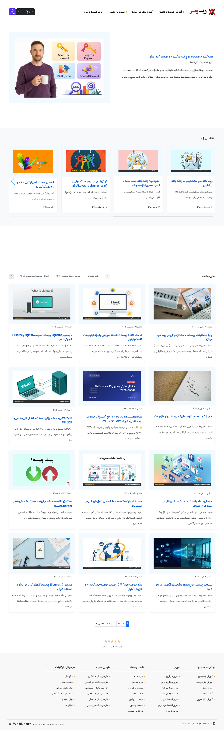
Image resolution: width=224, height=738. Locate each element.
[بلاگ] (197, 12)
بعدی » (100, 624)
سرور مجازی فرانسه (168, 694)
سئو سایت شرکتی (64, 688)
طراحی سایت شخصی (97, 694)
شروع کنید (27, 11)
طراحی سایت (103, 667)
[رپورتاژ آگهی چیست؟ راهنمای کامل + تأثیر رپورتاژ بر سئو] (182, 386)
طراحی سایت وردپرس (97, 705)
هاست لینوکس (136, 699)
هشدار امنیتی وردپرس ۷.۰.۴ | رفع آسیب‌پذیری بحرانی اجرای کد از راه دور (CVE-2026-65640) (114, 419)
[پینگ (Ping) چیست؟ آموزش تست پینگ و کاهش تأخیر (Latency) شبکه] (42, 470)
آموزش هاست (206, 694)
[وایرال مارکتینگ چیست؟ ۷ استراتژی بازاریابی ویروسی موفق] (182, 304)
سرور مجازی (172, 676)
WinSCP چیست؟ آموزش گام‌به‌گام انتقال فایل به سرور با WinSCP (42, 420)
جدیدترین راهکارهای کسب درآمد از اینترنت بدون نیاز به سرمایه (141, 183)
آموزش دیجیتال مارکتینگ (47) (34, 276)
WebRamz (22, 723)
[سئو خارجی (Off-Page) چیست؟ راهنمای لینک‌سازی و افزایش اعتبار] (112, 553)
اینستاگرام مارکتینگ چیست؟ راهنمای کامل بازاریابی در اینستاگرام (113, 503)
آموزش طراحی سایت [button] (142, 12)
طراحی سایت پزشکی (98, 699)
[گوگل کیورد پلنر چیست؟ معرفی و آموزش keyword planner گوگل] (86, 161)
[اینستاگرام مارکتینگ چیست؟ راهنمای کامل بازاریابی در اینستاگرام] (112, 470)
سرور (177, 667)
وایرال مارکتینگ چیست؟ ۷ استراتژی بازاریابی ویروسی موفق (184, 337)
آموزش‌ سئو (207, 688)
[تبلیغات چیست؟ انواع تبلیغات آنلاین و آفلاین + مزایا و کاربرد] (182, 553)
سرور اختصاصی (170, 699)
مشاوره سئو (67, 682)
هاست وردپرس (135, 688)
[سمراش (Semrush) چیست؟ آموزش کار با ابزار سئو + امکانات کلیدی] (42, 553)
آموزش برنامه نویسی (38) (68, 276)
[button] (12, 181)
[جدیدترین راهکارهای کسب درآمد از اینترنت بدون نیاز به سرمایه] (138, 161)
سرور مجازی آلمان (169, 688)
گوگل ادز (69, 705)
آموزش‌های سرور (205, 699)
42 (108, 624)
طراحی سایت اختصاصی (96, 688)
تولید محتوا (67, 699)
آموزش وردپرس (205, 676)
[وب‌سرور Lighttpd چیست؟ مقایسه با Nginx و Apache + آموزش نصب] (42, 304)
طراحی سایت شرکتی (98, 676)
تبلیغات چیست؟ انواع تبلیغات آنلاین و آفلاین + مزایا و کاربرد (183, 587)
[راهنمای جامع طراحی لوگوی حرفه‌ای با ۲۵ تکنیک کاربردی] (33, 162)
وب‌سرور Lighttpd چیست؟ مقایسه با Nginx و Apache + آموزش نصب (42, 337)
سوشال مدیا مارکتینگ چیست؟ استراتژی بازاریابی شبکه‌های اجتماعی (187, 503)
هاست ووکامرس (135, 694)
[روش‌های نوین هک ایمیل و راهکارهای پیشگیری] (191, 161)
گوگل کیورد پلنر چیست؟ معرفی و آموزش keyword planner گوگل (89, 183)
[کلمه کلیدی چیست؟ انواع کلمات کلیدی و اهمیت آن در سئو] (59, 67)
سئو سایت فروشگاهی (62, 694)
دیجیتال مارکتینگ (65, 667)
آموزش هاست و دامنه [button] (170, 12)
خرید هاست (137, 682)
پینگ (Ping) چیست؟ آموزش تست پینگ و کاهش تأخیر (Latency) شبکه (42, 503)
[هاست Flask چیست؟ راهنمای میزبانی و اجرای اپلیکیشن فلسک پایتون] (112, 304)
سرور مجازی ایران (169, 682)
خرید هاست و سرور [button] (93, 12)
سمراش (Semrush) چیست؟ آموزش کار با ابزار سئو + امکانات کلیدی (44, 587)
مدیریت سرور (171, 711)
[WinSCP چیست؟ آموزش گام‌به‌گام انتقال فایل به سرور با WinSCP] (42, 387)
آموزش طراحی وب (204, 682)
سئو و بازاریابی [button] (117, 12)
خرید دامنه (138, 676)
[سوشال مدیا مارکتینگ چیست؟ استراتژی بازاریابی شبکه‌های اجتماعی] (182, 470)
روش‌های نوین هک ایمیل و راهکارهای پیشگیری (191, 183)
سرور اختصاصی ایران (168, 705)
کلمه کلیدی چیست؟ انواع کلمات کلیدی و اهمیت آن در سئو (181, 57)
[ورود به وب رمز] (12, 12)
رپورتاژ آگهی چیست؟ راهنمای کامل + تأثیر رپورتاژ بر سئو (183, 416)
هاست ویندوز (136, 705)
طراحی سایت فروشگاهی (96, 682)
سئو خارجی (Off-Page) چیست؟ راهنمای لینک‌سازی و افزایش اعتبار (113, 587)
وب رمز (195, 724)
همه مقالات (93, 276)
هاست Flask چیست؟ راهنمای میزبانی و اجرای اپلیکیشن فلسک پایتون (112, 337)
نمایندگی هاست (135, 711)
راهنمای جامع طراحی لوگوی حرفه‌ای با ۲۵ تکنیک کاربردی (34, 184)
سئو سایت (68, 676)
